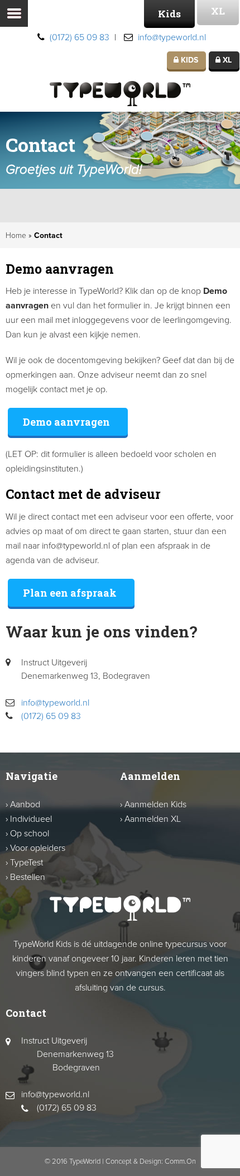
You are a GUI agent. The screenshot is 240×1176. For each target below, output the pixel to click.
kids (188, 60)
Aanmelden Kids (155, 804)
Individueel (31, 819)
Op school (29, 833)
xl (226, 60)
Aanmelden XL (152, 819)
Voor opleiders (37, 848)
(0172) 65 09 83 (79, 37)
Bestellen (27, 877)
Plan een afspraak (70, 592)
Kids (169, 13)
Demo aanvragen (66, 421)
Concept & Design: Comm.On (150, 1161)
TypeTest (26, 862)
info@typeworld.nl (172, 37)
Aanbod (25, 804)
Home (16, 235)
